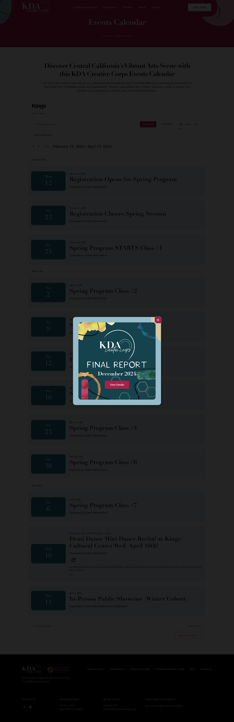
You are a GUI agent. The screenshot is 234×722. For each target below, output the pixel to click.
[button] (158, 320)
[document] (117, 361)
